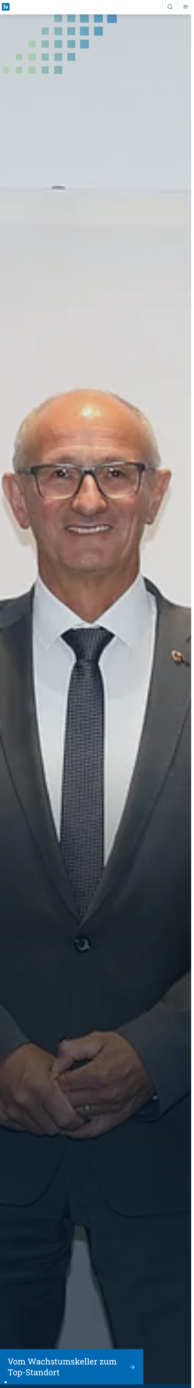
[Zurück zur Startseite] (5, 7)
